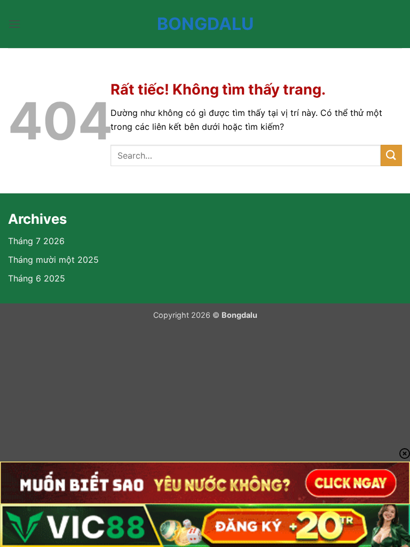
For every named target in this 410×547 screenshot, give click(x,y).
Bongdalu (205, 24)
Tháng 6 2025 (36, 278)
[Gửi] (391, 155)
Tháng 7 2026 (36, 241)
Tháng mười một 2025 (53, 259)
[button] (14, 24)
